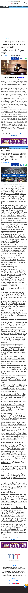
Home (2, 38)
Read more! (14, 578)
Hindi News (9, 150)
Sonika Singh (6, 162)
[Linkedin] (16, 583)
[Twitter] (12, 583)
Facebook (16, 133)
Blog (23, 591)
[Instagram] (14, 583)
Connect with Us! (14, 581)
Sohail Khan (5, 55)
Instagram (21, 133)
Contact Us (10, 591)
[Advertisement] (14, 23)
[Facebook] (9, 583)
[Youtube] (18, 583)
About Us (14, 565)
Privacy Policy (15, 591)
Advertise (20, 591)
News (7, 38)
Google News (14, 135)
